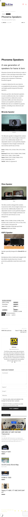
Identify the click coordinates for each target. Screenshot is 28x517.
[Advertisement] (14, 41)
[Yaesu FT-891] (14, 447)
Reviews (7, 11)
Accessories (12, 11)
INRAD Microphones (6, 330)
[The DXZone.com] (9, 4)
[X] (15, 362)
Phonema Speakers (11, 313)
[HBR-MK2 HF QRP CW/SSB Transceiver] (14, 424)
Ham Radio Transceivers (6, 429)
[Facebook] (12, 362)
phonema (8, 314)
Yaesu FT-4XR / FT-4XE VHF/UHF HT (21, 331)
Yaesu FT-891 (6, 452)
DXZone (4, 22)
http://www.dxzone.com (14, 349)
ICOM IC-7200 (6, 477)
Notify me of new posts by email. (10, 405)
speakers (13, 314)
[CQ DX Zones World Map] (14, 460)
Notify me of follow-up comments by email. (13, 403)
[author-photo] (14, 345)
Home (2, 11)
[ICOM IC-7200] (14, 473)
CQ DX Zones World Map (10, 465)
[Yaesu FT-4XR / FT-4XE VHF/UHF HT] (14, 486)
